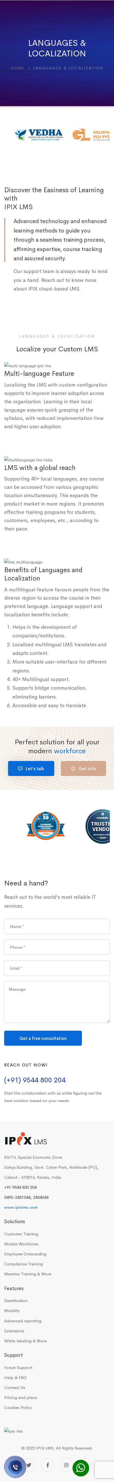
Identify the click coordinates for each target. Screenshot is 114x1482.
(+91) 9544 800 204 (35, 1080)
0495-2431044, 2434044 (26, 1197)
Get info (86, 768)
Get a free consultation (43, 1038)
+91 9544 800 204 (20, 1187)
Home (18, 68)
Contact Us (14, 1387)
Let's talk (34, 768)
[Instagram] (66, 1464)
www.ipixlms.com (21, 1207)
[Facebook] (47, 1464)
